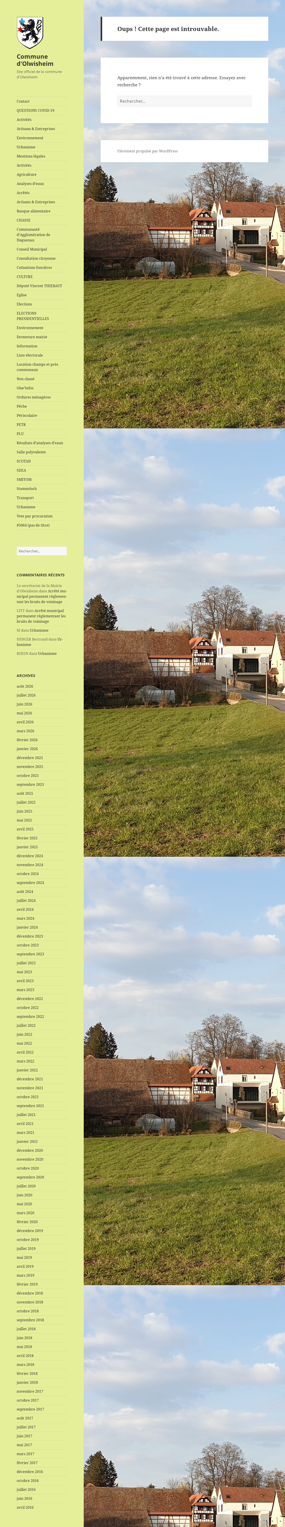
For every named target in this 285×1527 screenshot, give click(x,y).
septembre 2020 (30, 1177)
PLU (20, 433)
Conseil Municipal (32, 249)
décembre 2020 (30, 1150)
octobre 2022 (28, 1007)
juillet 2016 (26, 1489)
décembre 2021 (30, 1079)
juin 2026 (24, 704)
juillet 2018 (26, 1328)
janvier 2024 (27, 927)
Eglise (22, 295)
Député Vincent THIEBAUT (39, 285)
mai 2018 (24, 1346)
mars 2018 (25, 1364)
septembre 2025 (30, 784)
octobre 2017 (28, 1400)
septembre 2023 (30, 954)
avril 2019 (25, 1266)
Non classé (26, 378)
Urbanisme (26, 147)
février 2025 (27, 838)
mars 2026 (25, 730)
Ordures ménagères (34, 397)
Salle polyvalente (31, 452)
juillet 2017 (26, 1427)
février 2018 (27, 1373)
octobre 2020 (28, 1168)
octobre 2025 (28, 775)
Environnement (30, 137)
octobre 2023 (28, 945)
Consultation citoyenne (36, 258)
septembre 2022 (30, 1016)
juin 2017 (24, 1436)
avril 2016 (25, 1507)
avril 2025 (25, 829)
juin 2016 (24, 1498)
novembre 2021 (30, 1087)
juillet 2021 (26, 1114)
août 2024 (25, 891)
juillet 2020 (26, 1186)
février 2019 (27, 1284)
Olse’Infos (25, 388)
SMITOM (24, 479)
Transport (25, 497)
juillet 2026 (26, 695)
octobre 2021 (28, 1096)
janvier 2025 (27, 846)
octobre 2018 (28, 1311)
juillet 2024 (26, 900)
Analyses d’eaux (30, 183)
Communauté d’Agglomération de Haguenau (33, 235)
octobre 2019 (28, 1239)
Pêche (22, 406)
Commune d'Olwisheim (35, 60)
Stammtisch (27, 488)
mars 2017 (25, 1453)
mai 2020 (24, 1203)
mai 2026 (24, 713)
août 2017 (25, 1418)
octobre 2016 (28, 1480)
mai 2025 (24, 820)
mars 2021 (25, 1132)
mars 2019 (25, 1275)
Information (27, 346)
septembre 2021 (30, 1105)
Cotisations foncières (34, 267)
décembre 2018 (30, 1293)
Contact (23, 101)
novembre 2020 (30, 1159)
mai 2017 (24, 1444)
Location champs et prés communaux (37, 367)
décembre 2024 (30, 855)
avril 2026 (25, 722)
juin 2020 (24, 1195)
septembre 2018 (30, 1319)
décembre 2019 (30, 1230)
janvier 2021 (27, 1141)
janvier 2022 (27, 1070)
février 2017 (27, 1462)
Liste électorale (30, 355)
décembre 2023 (30, 936)
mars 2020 (25, 1212)
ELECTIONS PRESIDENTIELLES (33, 316)
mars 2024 (25, 918)
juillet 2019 (26, 1248)
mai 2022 (24, 1043)
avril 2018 (25, 1355)
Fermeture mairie (32, 336)
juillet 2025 (26, 802)
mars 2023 (25, 989)
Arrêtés (23, 192)
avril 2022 (25, 1052)
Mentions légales (31, 156)
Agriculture (27, 174)
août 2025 (25, 793)
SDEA (21, 470)
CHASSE (24, 220)
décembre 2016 (30, 1471)
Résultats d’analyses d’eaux (40, 442)
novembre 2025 (30, 766)
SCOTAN (24, 461)
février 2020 (27, 1221)
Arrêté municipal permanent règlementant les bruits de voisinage (42, 596)
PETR (21, 424)
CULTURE (25, 276)
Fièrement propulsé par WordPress (147, 151)
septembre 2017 (30, 1409)
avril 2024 (25, 909)
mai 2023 (24, 971)
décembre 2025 (30, 757)
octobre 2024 (28, 873)
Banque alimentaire (34, 211)
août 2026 (25, 686)
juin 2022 (24, 1034)
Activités (24, 119)
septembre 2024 (30, 882)
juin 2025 (24, 811)
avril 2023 (25, 980)
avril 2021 (25, 1123)
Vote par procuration (35, 516)
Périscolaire (27, 415)
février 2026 (27, 739)
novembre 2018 (30, 1302)
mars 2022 (25, 1061)
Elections (24, 304)
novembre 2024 (30, 864)
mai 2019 (24, 1257)
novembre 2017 (30, 1391)
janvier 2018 (27, 1382)
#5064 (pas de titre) (33, 525)
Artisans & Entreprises (36, 128)
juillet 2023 (26, 963)
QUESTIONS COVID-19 (35, 110)
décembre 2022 (30, 998)
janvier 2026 (27, 748)
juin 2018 (24, 1337)
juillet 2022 (26, 1025)
